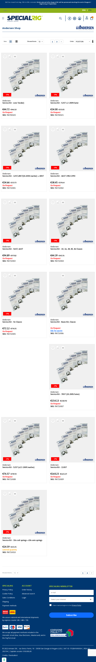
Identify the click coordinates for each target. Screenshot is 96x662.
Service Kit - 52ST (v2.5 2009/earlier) (18, 467)
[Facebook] (69, 18)
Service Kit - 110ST (58, 467)
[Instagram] (74, 18)
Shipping (5, 601)
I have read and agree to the (66, 605)
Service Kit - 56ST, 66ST (12, 249)
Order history (27, 590)
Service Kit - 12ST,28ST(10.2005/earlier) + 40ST (23, 176)
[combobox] (71, 599)
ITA (90, 10)
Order (72, 41)
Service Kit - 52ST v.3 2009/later (64, 103)
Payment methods (9, 605)
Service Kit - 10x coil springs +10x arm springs (22, 540)
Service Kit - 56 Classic (12, 322)
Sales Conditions (8, 598)
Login (24, 598)
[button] (5, 56)
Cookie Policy (7, 594)
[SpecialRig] (25, 19)
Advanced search (28, 594)
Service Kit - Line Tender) (13, 103)
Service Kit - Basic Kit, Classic (63, 322)
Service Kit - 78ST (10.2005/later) (64, 394)
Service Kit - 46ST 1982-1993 (62, 176)
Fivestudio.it (13, 655)
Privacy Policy (7, 590)
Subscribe (71, 615)
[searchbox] (71, 599)
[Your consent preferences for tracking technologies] (4, 660)
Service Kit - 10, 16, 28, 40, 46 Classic (66, 249)
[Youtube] (79, 18)
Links (5, 10)
